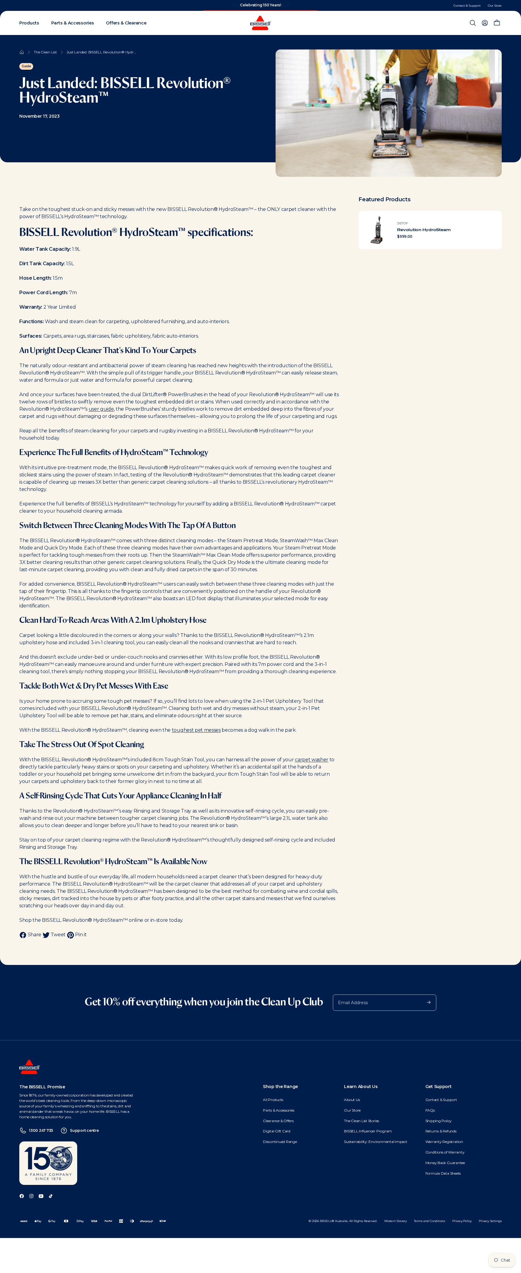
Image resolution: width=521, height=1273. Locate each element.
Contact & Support (467, 6)
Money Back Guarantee (445, 1162)
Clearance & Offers (278, 1121)
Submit (425, 1002)
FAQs (430, 1110)
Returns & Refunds (440, 1131)
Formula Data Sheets (443, 1173)
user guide (101, 409)
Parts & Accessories (278, 1110)
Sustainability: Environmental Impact (375, 1141)
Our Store (495, 6)
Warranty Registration (444, 1141)
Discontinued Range (280, 1141)
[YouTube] (41, 1195)
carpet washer (311, 759)
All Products (273, 1099)
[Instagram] (31, 1195)
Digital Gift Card (276, 1131)
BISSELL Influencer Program (368, 1131)
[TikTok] (50, 1195)
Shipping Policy (438, 1121)
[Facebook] (21, 1195)
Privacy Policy (462, 1221)
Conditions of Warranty (445, 1152)
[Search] (473, 23)
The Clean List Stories (361, 1121)
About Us (352, 1099)
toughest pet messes (196, 730)
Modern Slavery (395, 1221)
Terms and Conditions (429, 1221)
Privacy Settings (490, 1221)
